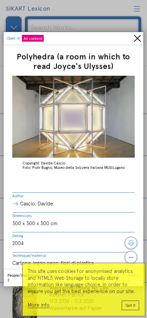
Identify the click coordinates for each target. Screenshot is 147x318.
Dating (17, 236)
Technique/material (29, 256)
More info (39, 305)
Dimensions (22, 216)
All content (33, 39)
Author (18, 196)
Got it (130, 306)
